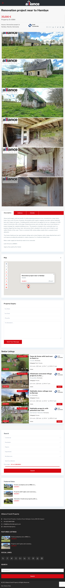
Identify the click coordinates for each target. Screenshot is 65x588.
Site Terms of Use (6, 586)
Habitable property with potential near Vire (39, 409)
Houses (3, 24)
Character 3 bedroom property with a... (26, 499)
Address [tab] (20, 213)
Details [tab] (32, 213)
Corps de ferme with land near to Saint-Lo (41, 357)
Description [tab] (7, 213)
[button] (32, 289)
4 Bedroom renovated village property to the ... (41, 375)
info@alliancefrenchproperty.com (12, 524)
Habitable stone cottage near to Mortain (41, 392)
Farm (36, 363)
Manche (9, 27)
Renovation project (12, 24)
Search (32, 471)
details (59, 369)
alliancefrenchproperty (9, 526)
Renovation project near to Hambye (33, 275)
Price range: (7, 464)
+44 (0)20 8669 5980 (8, 521)
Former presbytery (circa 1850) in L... (25, 485)
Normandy (15, 27)
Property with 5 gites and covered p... (25, 492)
